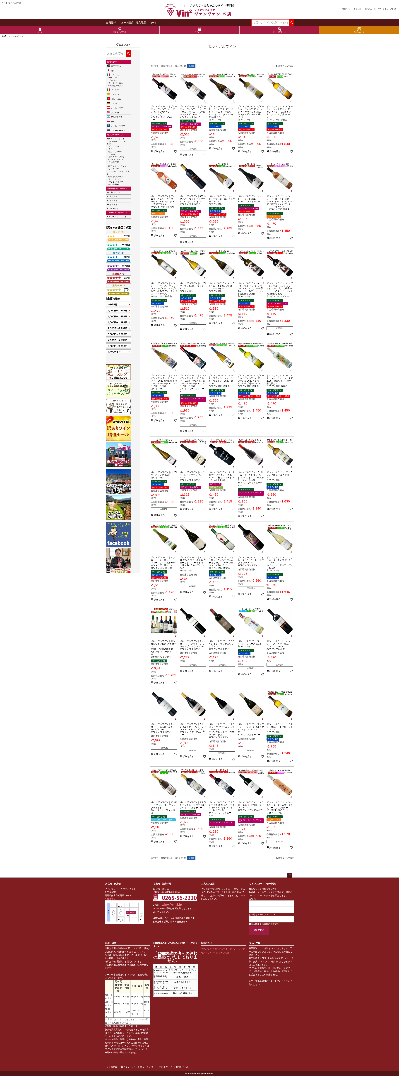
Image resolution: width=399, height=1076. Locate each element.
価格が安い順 (166, 66)
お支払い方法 (207, 883)
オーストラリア (118, 126)
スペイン (115, 94)
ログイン (347, 9)
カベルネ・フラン (117, 157)
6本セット (113, 204)
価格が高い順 (180, 66)
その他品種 (114, 162)
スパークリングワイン (118, 217)
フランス (115, 75)
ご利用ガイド (370, 9)
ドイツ (114, 104)
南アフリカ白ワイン (117, 166)
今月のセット (114, 192)
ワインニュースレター (388, 9)
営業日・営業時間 (162, 883)
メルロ (112, 154)
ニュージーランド (119, 131)
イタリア (115, 90)
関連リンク (206, 943)
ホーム (40, 32)
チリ (113, 121)
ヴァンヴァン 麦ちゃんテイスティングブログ (223, 948)
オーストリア (117, 108)
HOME (3, 36)
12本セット (113, 209)
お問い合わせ (182, 1067)
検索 (291, 23)
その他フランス (116, 86)
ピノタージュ (115, 146)
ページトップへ (289, 875)
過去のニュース (359, 32)
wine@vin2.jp (172, 904)
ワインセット (199, 32)
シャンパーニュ (116, 83)
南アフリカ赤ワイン (117, 138)
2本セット (113, 196)
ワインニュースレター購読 (262, 883)
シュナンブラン (116, 177)
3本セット (113, 200)
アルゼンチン (117, 117)
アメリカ (115, 113)
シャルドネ (114, 169)
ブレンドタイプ (116, 159)
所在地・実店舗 (113, 883)
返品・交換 (254, 943)
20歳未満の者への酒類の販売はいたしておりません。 (175, 945)
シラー (112, 149)
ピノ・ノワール (116, 152)
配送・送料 (110, 943)
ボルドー (113, 78)
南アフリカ (116, 66)
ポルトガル (116, 99)
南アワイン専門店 (119, 32)
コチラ (241, 895)
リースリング (115, 179)
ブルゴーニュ (115, 80)
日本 (113, 71)
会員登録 (357, 9)
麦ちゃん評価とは (279, 32)
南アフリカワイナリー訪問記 (215, 952)
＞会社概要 (110, 898)
